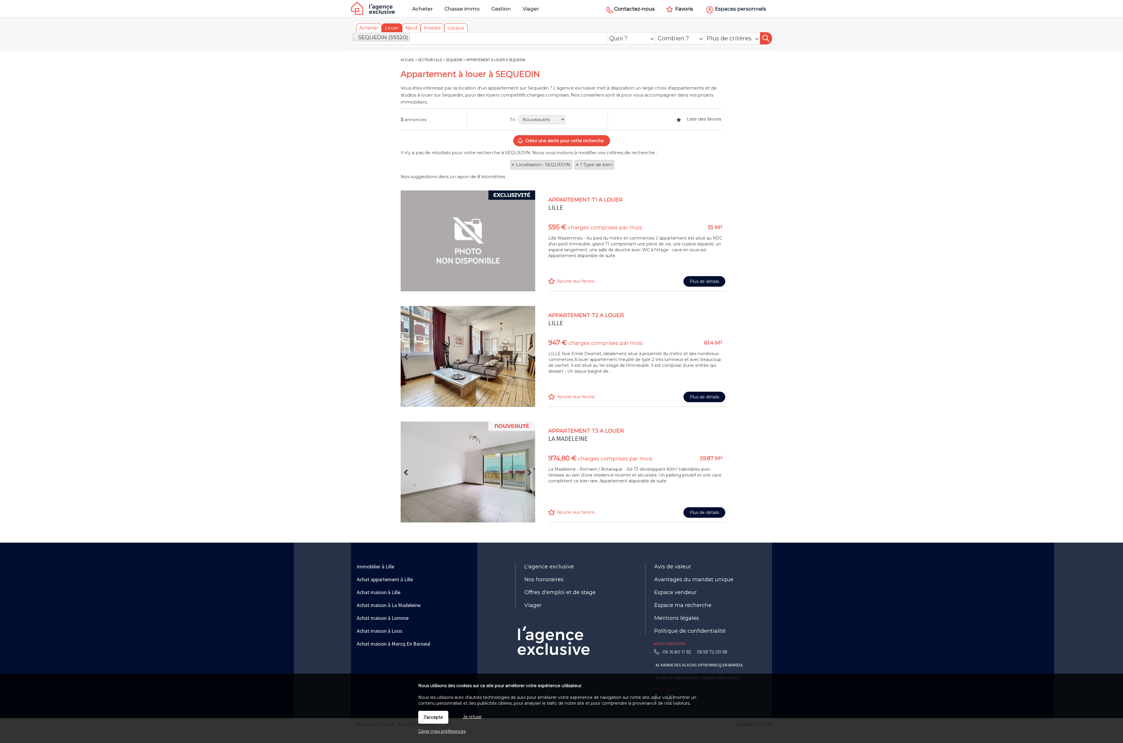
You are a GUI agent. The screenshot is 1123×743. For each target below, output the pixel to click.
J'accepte (433, 717)
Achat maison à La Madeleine (389, 605)
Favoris (684, 9)
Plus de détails (704, 281)
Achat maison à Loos (379, 630)
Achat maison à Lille (378, 592)
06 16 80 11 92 (679, 652)
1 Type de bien (596, 164)
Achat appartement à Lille (385, 579)
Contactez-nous (634, 9)
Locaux (455, 28)
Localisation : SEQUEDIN (543, 164)
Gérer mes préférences (442, 731)
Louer (392, 28)
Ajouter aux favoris (576, 281)
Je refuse (472, 716)
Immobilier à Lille (375, 566)
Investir (432, 28)
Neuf (411, 28)
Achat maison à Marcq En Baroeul (393, 643)
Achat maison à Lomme (383, 618)
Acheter (368, 28)
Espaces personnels (740, 9)
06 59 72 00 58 (711, 652)
